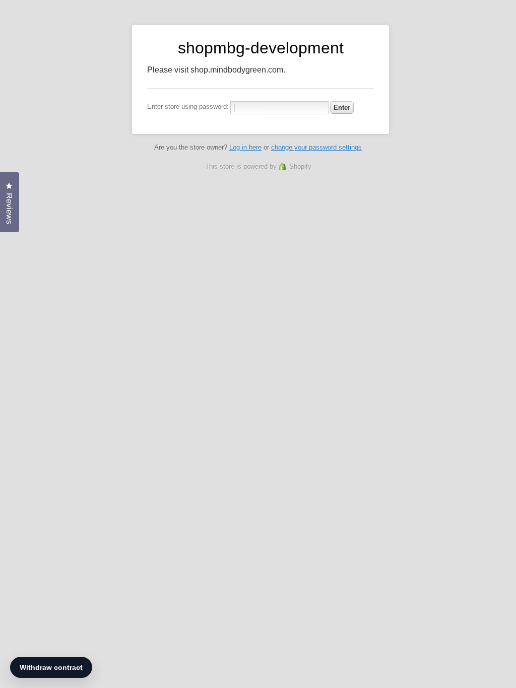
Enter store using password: (188, 106)
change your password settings (316, 147)
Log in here (245, 147)
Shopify (300, 166)
